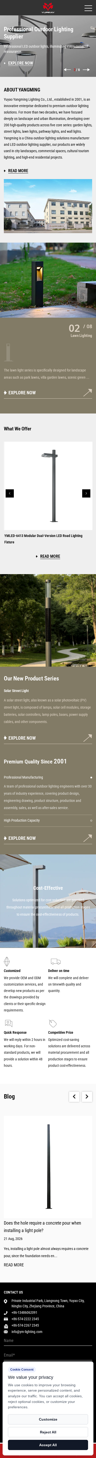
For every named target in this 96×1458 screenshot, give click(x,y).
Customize (48, 1419)
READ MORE (14, 1265)
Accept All (48, 1445)
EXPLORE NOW (22, 738)
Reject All (48, 1432)
